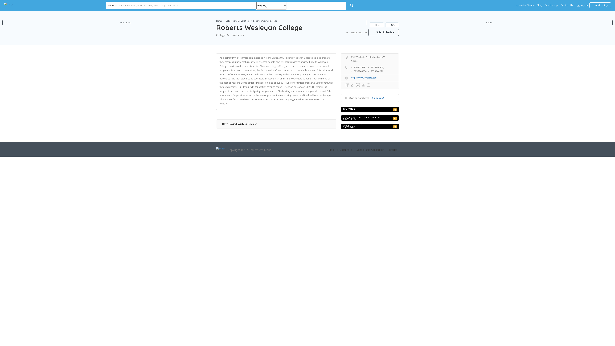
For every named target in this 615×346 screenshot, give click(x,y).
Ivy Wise (349, 109)
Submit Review (385, 32)
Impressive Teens (524, 5)
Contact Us (567, 5)
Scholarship (551, 5)
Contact (392, 149)
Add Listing (125, 22)
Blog (539, 5)
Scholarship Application (370, 149)
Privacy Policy (345, 149)
